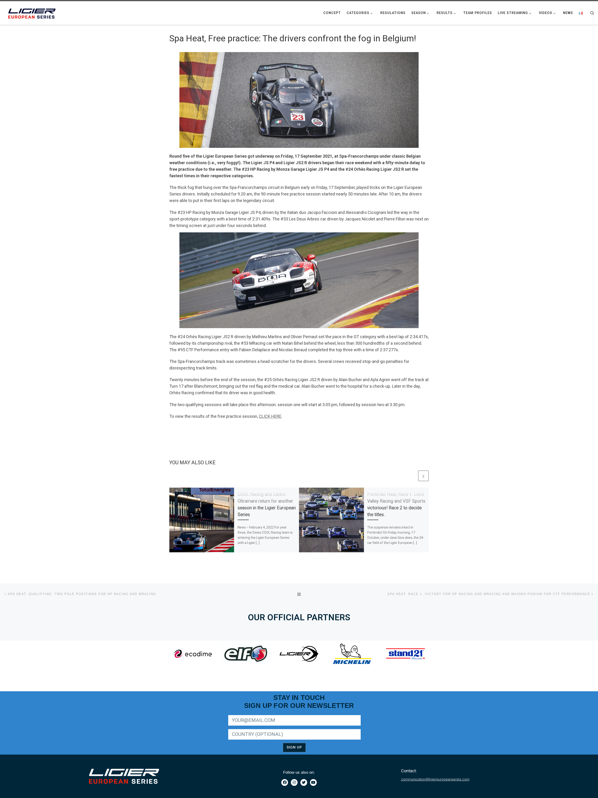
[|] (33, 12)
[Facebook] (284, 782)
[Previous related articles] (412, 476)
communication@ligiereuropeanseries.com (435, 779)
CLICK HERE (270, 416)
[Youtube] (313, 782)
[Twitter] (303, 782)
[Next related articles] (423, 476)
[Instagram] (294, 782)
